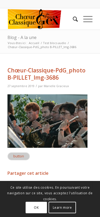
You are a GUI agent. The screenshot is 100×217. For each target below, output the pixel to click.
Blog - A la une (22, 37)
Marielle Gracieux (56, 86)
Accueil (34, 43)
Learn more (62, 207)
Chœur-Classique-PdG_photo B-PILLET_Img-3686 (46, 74)
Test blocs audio (54, 43)
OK (36, 207)
